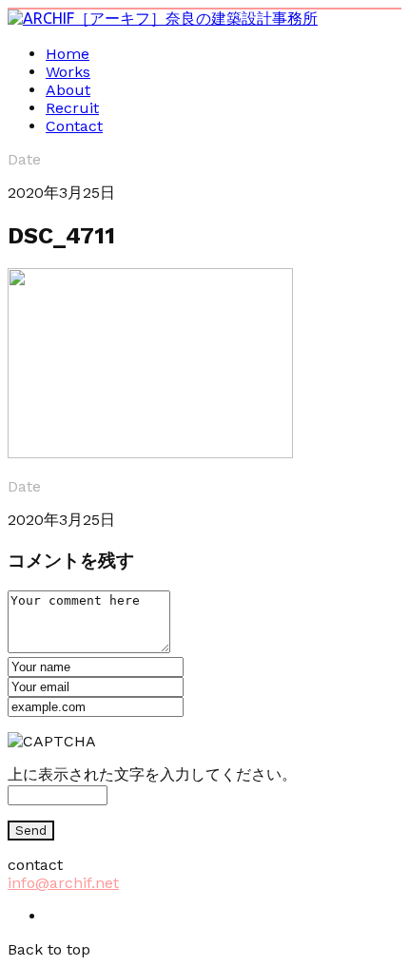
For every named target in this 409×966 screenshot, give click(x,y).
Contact (74, 126)
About (68, 90)
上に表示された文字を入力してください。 (152, 774)
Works (68, 72)
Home (67, 54)
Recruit (72, 108)
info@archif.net (63, 883)
